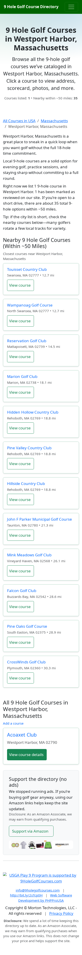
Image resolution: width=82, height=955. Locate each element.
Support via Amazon (30, 831)
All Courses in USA (19, 120)
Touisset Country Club (27, 269)
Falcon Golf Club (21, 590)
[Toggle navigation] (71, 7)
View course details (26, 754)
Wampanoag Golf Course (30, 305)
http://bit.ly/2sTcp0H (26, 895)
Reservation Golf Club (26, 340)
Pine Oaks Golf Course (27, 626)
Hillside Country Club (26, 483)
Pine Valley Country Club (29, 447)
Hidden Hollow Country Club (32, 412)
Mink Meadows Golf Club (29, 554)
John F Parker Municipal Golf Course (39, 519)
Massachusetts (54, 120)
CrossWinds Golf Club (26, 662)
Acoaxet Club (22, 734)
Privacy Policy (61, 913)
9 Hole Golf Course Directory (31, 6)
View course (20, 285)
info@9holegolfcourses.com (38, 890)
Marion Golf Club (22, 376)
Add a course (13, 723)
